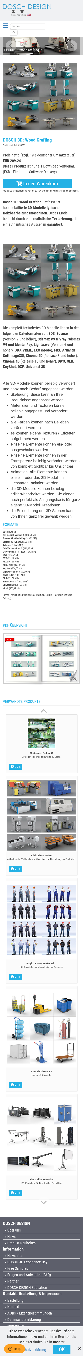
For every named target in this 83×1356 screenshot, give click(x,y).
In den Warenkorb (40, 184)
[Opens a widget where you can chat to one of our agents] (14, 1349)
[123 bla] (14, 32)
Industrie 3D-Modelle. (41, 1075)
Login (13, 15)
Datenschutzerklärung (29, 1349)
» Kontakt (12, 1306)
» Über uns (13, 1230)
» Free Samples (16, 1268)
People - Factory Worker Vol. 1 (41, 963)
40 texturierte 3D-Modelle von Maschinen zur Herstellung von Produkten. (41, 859)
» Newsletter (14, 1255)
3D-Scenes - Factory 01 (41, 753)
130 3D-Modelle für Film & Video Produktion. (42, 1183)
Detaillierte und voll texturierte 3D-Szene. (41, 757)
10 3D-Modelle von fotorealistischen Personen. (41, 967)
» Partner (12, 1281)
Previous (11, 46)
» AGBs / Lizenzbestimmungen (28, 1313)
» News (10, 1236)
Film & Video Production (41, 1179)
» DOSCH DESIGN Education (26, 1287)
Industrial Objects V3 (41, 1071)
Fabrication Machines (41, 855)
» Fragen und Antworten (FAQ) (28, 1274)
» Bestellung (14, 1300)
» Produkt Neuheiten (20, 1243)
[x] (79, 1346)
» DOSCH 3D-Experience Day (26, 1262)
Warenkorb (21, 15)
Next (72, 46)
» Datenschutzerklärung (23, 1319)
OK (62, 1349)
